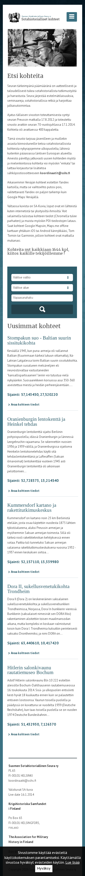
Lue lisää (72, 862)
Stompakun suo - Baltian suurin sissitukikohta (39, 340)
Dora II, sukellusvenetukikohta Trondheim (38, 589)
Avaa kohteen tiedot (25, 404)
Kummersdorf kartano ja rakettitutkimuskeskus (31, 507)
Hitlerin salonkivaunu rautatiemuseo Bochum (30, 670)
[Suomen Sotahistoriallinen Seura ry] (34, 17)
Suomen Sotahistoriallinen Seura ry (33, 766)
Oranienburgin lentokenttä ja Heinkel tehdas (36, 421)
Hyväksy (44, 868)
